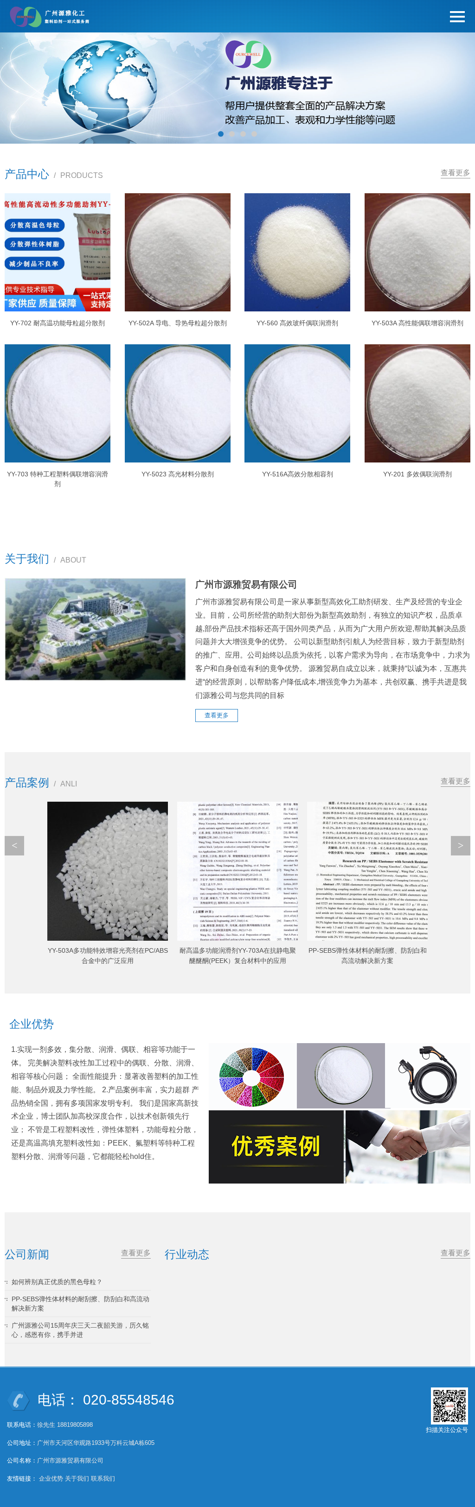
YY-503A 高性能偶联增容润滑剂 (417, 323)
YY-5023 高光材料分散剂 (177, 474)
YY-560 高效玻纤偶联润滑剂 (297, 323)
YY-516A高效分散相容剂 (297, 474)
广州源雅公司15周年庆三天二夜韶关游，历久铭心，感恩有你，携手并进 (80, 1330)
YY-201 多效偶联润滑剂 (417, 474)
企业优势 (51, 1478)
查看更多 (455, 173)
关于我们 (77, 1478)
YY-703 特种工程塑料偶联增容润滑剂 (57, 479)
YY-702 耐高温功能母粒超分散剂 (57, 323)
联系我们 (103, 1478)
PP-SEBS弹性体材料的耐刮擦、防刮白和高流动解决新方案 (80, 1303)
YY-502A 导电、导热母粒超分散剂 (177, 323)
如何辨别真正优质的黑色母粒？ (57, 1281)
